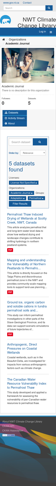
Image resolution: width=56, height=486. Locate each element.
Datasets (13, 112)
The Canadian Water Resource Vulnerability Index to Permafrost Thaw (26, 383)
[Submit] (49, 8)
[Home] (3, 39)
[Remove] (36, 183)
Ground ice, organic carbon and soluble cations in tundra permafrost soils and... (27, 306)
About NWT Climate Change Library (22, 421)
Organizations (17, 39)
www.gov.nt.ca (11, 2)
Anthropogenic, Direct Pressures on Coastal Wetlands (22, 348)
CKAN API (8, 426)
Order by (13, 152)
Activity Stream (16, 118)
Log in (42, 31)
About (11, 123)
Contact (27, 2)
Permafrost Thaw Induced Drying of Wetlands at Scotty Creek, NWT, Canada (27, 218)
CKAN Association (12, 430)
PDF (10, 250)
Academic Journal (17, 43)
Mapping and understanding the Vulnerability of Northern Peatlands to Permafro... (26, 264)
